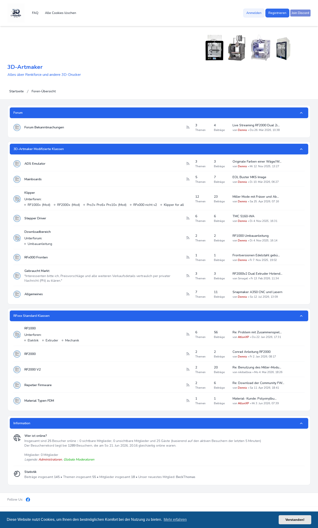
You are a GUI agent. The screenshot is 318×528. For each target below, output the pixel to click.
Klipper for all (174, 205)
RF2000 (30, 354)
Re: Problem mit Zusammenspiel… (257, 332)
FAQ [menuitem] (35, 13)
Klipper (29, 192)
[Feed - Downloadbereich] (188, 238)
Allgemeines (33, 294)
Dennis (242, 130)
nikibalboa (244, 372)
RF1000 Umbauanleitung (251, 236)
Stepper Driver (35, 218)
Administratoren (50, 459)
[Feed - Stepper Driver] (188, 218)
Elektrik (33, 340)
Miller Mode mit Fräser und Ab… (256, 196)
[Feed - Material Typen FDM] (188, 401)
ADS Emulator (34, 163)
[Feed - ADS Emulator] (188, 164)
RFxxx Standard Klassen (32, 316)
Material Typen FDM (39, 400)
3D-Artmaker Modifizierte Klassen (39, 149)
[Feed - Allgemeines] (188, 294)
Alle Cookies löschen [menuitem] (60, 13)
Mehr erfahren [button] (175, 519)
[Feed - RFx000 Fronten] (188, 257)
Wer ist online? (35, 436)
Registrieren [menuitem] (277, 13)
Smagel (243, 278)
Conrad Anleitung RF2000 (252, 352)
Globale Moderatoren (79, 459)
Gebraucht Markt (36, 271)
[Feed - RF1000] (188, 334)
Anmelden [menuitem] (253, 13)
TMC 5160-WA (243, 216)
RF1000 (30, 328)
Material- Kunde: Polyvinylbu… (255, 398)
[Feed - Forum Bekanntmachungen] (188, 127)
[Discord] (36, 500)
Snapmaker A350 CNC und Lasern (257, 292)
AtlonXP (243, 337)
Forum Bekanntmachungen (44, 127)
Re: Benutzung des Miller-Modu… (257, 367)
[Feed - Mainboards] (188, 179)
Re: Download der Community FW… (258, 383)
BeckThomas (185, 477)
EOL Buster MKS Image (249, 177)
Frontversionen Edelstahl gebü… (256, 255)
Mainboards (33, 179)
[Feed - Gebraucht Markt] (188, 276)
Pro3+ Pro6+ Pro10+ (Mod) (106, 205)
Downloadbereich (37, 232)
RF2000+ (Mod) (68, 205)
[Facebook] (28, 500)
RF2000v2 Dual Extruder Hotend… (257, 273)
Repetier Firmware (38, 385)
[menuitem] (300, 13)
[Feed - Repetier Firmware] (188, 385)
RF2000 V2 (32, 369)
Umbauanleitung (40, 244)
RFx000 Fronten (36, 257)
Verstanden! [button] (294, 519)
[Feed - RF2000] (188, 354)
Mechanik (72, 340)
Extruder (52, 340)
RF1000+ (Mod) (39, 205)
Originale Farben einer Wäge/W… (257, 161)
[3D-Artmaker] (16, 13)
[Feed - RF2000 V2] (188, 370)
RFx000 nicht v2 (145, 205)
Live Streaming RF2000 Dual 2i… (256, 125)
